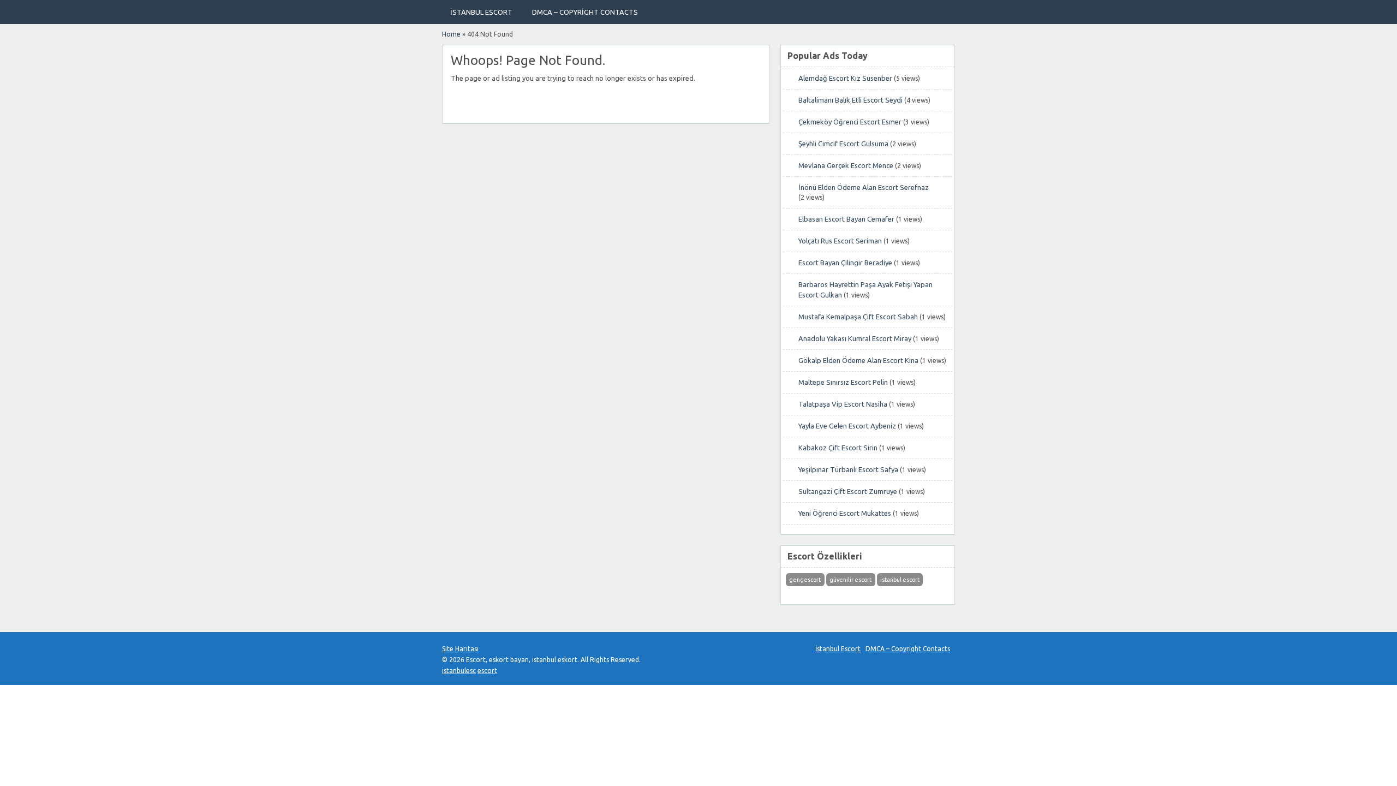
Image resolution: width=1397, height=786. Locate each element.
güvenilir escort (850, 579)
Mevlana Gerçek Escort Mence (845, 165)
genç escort (805, 579)
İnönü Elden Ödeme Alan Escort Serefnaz (863, 187)
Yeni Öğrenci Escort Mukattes (844, 513)
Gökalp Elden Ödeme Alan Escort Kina (858, 360)
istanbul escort (900, 579)
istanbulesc (459, 670)
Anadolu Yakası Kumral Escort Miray (854, 338)
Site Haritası (460, 648)
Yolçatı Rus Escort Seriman (840, 241)
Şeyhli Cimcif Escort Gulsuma (843, 143)
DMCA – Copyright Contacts (585, 12)
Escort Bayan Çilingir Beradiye (845, 262)
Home (451, 34)
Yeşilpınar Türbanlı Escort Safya (848, 469)
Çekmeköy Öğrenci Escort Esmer (850, 122)
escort (487, 670)
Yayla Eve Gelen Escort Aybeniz (847, 426)
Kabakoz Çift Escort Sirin (837, 447)
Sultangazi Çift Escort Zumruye (847, 491)
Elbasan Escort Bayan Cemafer (846, 219)
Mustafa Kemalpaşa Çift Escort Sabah (858, 316)
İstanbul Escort (481, 12)
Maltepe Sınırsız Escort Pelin (843, 382)
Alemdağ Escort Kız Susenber (845, 78)
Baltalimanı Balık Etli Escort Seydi (850, 100)
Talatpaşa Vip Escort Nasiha (842, 404)
